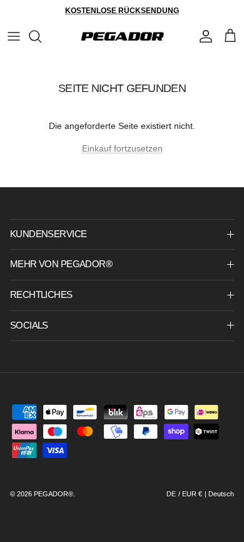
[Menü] (14, 36)
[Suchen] (41, 36)
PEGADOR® (53, 494)
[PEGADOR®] (122, 36)
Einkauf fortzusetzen (122, 148)
